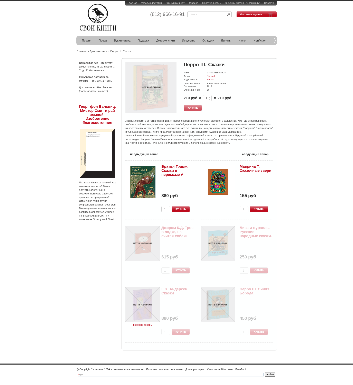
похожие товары (142, 324)
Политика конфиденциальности (125, 369)
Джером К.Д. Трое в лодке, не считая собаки (177, 232)
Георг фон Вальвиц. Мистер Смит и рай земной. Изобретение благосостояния (97, 114)
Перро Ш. (212, 76)
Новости (269, 3)
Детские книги (165, 40)
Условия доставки (151, 3)
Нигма (210, 79)
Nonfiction (260, 40)
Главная (132, 3)
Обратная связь (211, 3)
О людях (208, 40)
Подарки (143, 40)
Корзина (193, 3)
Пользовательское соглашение (164, 369)
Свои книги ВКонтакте (220, 369)
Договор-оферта (194, 369)
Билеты (226, 40)
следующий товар (257, 153)
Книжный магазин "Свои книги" (242, 3)
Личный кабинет (175, 3)
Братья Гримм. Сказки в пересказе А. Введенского (174, 172)
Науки (242, 40)
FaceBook (241, 369)
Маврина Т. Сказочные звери (255, 168)
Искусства (188, 40)
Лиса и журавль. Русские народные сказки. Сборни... (256, 234)
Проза (103, 40)
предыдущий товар (142, 153)
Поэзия (87, 40)
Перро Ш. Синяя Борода (254, 291)
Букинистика (122, 40)
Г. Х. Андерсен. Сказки (174, 291)
